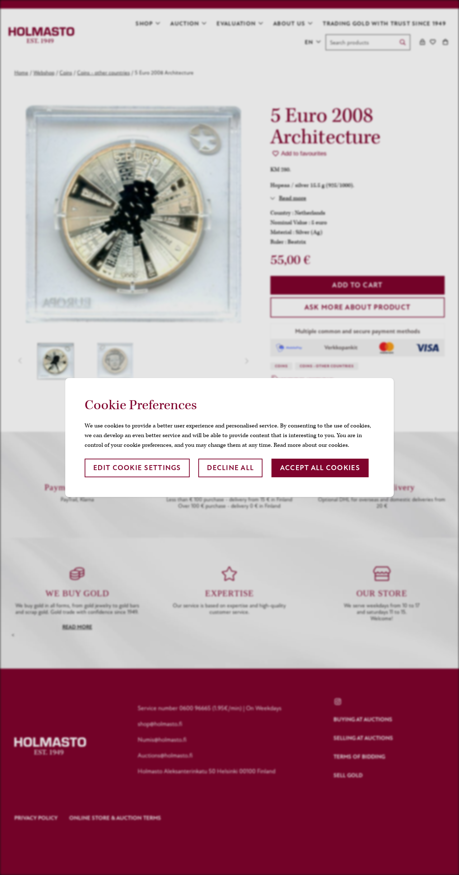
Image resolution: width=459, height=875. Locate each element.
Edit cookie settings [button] (137, 467)
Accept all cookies (320, 467)
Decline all (230, 467)
